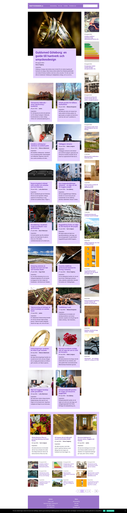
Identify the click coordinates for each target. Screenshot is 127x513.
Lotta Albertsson (43, 189)
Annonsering (53, 6)
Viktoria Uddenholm (44, 148)
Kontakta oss (72, 6)
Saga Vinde (42, 272)
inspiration (38, 67)
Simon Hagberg (39, 64)
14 (96, 491)
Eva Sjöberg (70, 189)
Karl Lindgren (70, 229)
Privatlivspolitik (110, 510)
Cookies (66, 6)
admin (40, 108)
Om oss (60, 6)
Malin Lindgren (71, 146)
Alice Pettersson (43, 230)
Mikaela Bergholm (71, 107)
